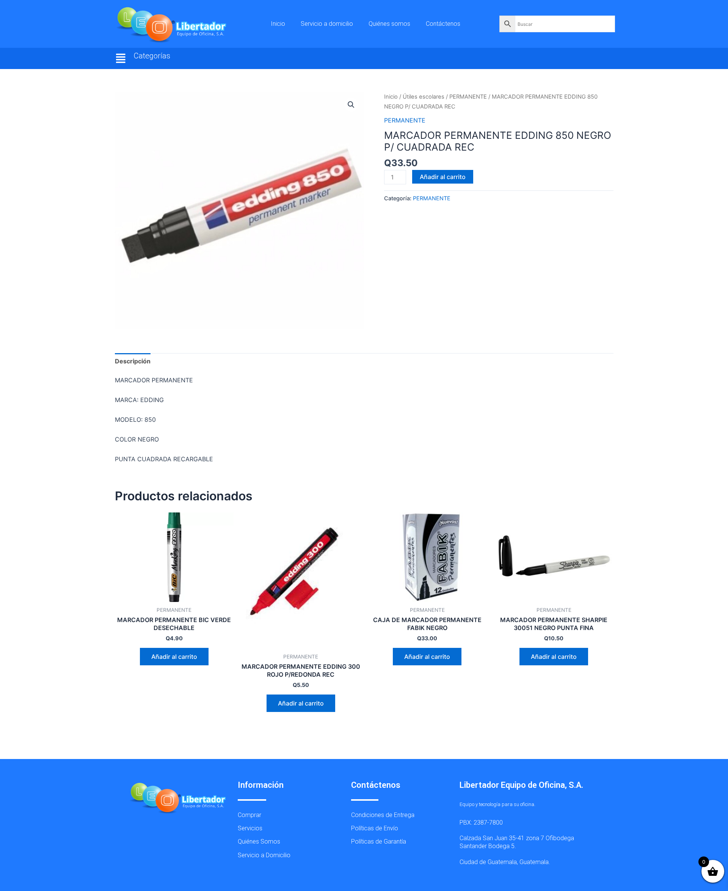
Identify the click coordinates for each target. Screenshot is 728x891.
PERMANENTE (468, 96)
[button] (120, 58)
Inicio (278, 23)
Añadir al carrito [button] (174, 656)
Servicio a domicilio (327, 23)
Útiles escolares (423, 96)
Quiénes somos (389, 23)
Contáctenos (443, 23)
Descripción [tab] (133, 361)
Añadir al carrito (443, 177)
